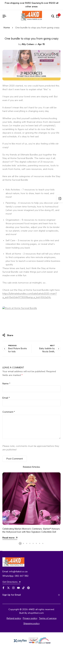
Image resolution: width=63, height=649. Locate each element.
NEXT (52, 345)
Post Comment (14, 458)
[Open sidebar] (60, 199)
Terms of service (48, 618)
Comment (8, 412)
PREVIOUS (12, 345)
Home (7, 27)
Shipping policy (31, 623)
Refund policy (14, 618)
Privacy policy (30, 618)
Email (6, 397)
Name (6, 383)
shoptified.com (36, 613)
